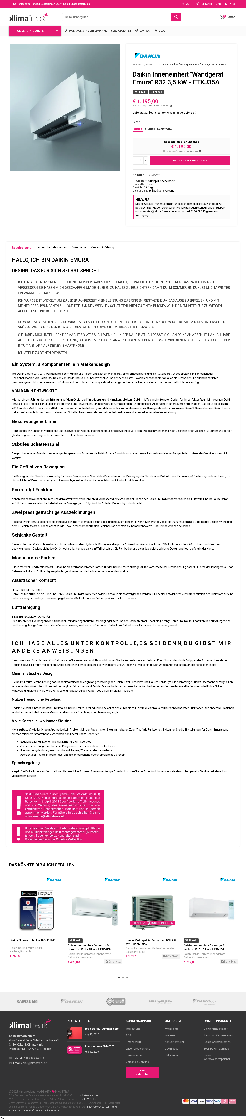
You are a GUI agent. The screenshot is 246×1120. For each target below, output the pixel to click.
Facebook (183, 4)
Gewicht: (138, 187)
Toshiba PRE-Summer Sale (102, 1028)
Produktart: (140, 181)
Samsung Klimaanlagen (218, 1035)
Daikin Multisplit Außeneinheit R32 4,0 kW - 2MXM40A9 (93, 942)
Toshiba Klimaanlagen (217, 1048)
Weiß (138, 129)
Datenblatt (56, 961)
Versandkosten (91, 1095)
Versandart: (140, 190)
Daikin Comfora (27, 953)
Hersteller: (139, 184)
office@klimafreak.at (34, 1063)
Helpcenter (171, 1055)
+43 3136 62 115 (34, 1057)
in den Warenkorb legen (190, 160)
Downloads (171, 1048)
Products (81, 951)
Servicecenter (134, 1055)
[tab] (21, 248)
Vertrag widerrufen (142, 1072)
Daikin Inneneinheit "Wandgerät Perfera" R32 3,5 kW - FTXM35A (146, 947)
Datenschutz (133, 1041)
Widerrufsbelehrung (138, 1048)
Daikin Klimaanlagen (216, 1028)
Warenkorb (171, 1035)
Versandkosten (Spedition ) (160, 106)
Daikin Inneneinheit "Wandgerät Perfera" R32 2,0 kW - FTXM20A (205, 947)
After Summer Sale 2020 (100, 1046)
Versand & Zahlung (137, 1061)
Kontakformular (174, 1041)
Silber (150, 129)
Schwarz (164, 129)
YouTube (187, 4)
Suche (176, 17)
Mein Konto (172, 1028)
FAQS (232, 4)
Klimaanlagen (26, 957)
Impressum (133, 1028)
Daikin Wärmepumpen (217, 1041)
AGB (128, 1035)
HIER (86, 1099)
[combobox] (121, 17)
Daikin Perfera (142, 953)
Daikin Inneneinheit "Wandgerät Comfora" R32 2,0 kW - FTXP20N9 (31, 947)
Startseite (138, 64)
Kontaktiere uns (210, 4)
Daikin (150, 64)
